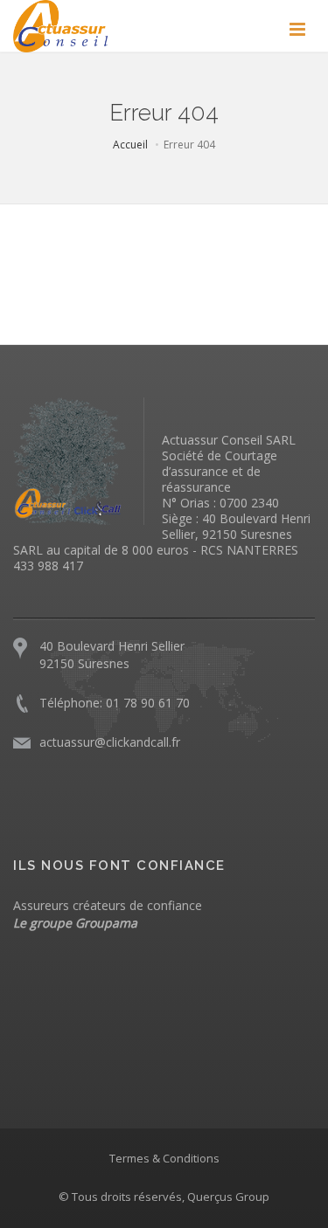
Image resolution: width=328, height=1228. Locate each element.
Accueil (130, 144)
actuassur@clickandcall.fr (109, 742)
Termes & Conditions (164, 1158)
